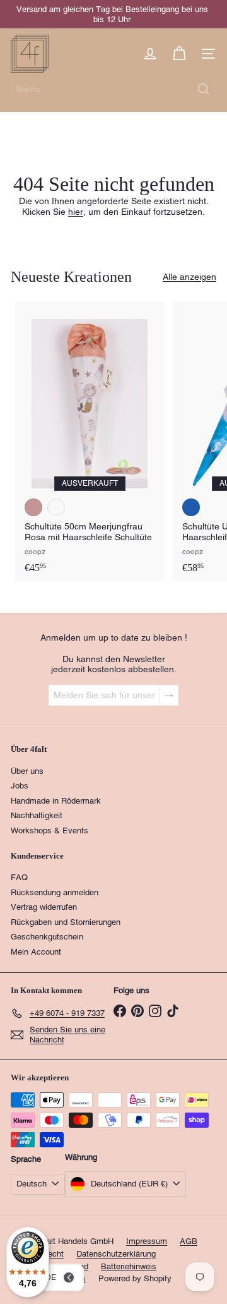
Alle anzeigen (189, 277)
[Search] (203, 89)
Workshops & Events (49, 830)
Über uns (27, 771)
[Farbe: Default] (56, 507)
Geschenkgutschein (47, 936)
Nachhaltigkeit (36, 815)
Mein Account (36, 952)
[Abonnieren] (169, 695)
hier (75, 212)
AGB (188, 1241)
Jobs (19, 785)
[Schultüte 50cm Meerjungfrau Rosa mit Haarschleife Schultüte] (89, 441)
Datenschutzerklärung (116, 1254)
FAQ (19, 877)
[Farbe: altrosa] (33, 507)
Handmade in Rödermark (56, 801)
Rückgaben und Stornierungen (65, 922)
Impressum (146, 1241)
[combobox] (113, 89)
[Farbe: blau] (191, 507)
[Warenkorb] (179, 53)
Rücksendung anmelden (54, 892)
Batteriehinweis (128, 1266)
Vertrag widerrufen (44, 907)
